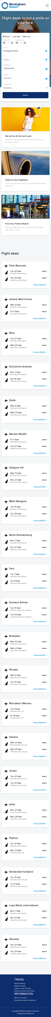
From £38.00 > (40, 521)
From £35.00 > (40, 453)
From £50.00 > (40, 622)
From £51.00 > (40, 655)
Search (25, 95)
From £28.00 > (40, 352)
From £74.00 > (40, 790)
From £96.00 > (40, 958)
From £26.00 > (40, 285)
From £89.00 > (40, 925)
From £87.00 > (40, 857)
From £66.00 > (40, 723)
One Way (16, 37)
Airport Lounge (19, 986)
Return (7, 37)
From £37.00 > (40, 487)
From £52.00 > (40, 689)
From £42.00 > (40, 554)
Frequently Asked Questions (25, 1000)
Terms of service (20, 998)
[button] (25, 276)
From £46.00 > (40, 588)
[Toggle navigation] (47, 5)
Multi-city (26, 37)
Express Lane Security (22, 988)
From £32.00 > (40, 386)
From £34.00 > (40, 420)
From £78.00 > (40, 824)
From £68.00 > (40, 756)
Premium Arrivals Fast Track (24, 991)
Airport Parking (19, 983)
